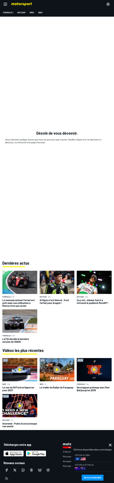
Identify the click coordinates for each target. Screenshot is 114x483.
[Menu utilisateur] (108, 4)
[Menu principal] (5, 4)
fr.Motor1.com (69, 451)
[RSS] (7, 478)
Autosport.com (70, 461)
